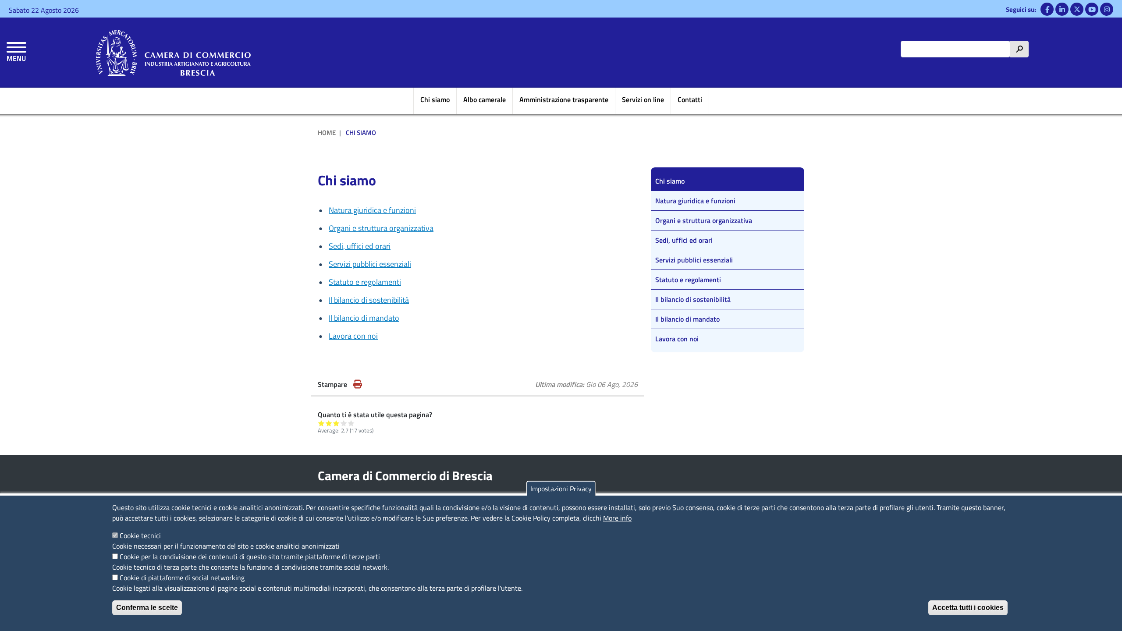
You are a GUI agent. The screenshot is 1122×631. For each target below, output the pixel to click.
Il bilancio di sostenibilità (369, 300)
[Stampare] (357, 384)
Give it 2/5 (329, 423)
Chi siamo (435, 99)
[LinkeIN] (1062, 9)
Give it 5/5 (351, 423)
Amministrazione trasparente (563, 99)
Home (327, 133)
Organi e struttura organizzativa (381, 228)
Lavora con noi (353, 336)
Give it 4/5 (344, 423)
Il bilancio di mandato (364, 318)
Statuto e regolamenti (365, 282)
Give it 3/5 (336, 423)
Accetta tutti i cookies (968, 607)
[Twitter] (1076, 9)
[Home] (173, 52)
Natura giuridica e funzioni (372, 210)
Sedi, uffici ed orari (360, 246)
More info (617, 518)
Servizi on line (643, 99)
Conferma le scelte (147, 607)
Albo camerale (484, 99)
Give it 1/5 (321, 423)
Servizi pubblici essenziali (370, 264)
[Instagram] (1106, 9)
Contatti (690, 99)
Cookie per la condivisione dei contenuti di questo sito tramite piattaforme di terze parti (250, 556)
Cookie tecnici (140, 535)
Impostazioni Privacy (561, 488)
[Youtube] (1091, 9)
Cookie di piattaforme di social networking (182, 577)
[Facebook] (1047, 9)
